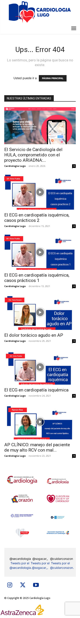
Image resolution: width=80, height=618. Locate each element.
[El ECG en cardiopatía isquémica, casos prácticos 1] (40, 252)
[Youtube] (36, 585)
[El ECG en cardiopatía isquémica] (40, 367)
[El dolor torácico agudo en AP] (40, 312)
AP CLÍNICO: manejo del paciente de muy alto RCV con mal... (37, 447)
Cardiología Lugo (15, 165)
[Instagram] (9, 585)
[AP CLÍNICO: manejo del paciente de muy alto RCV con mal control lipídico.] (40, 421)
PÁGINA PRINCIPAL (52, 78)
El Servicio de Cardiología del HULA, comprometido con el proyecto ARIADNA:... (33, 155)
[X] (22, 585)
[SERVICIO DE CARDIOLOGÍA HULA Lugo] (40, 12)
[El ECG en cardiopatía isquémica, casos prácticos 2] (40, 192)
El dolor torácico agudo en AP (33, 335)
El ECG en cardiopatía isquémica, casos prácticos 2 (36, 217)
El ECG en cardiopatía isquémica (36, 390)
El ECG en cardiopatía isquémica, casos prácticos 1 (36, 278)
